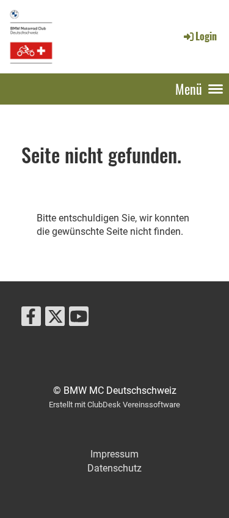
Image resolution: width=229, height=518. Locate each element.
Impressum (114, 454)
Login (206, 36)
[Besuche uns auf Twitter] (55, 319)
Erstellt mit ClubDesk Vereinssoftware (114, 404)
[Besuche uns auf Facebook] (31, 319)
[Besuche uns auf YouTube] (79, 319)
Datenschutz (114, 468)
